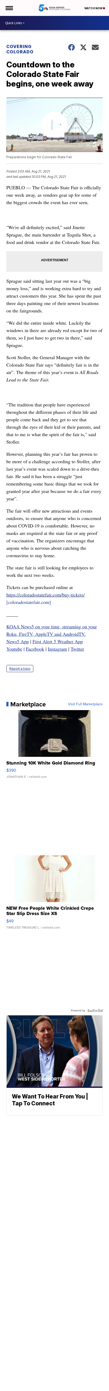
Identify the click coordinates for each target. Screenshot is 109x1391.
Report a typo (19, 669)
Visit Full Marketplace (85, 704)
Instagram (57, 649)
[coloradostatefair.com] (28, 602)
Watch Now (93, 8)
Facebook (35, 649)
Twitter (77, 649)
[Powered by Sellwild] (95, 1010)
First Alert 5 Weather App (58, 641)
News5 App (17, 641)
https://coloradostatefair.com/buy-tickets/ (45, 594)
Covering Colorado (20, 49)
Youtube (14, 649)
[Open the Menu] (9, 8)
